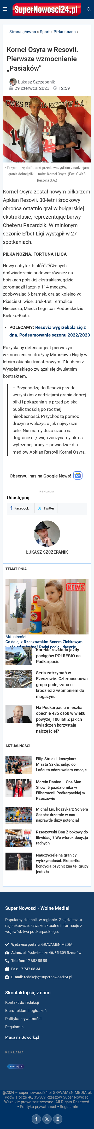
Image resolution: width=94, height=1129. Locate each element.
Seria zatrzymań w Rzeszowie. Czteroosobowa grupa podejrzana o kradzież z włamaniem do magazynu (62, 684)
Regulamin (69, 1106)
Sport (45, 31)
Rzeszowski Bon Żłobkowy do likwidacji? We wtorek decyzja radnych (62, 838)
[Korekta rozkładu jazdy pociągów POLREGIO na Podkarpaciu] (18, 656)
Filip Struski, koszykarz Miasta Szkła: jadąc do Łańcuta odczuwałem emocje (61, 764)
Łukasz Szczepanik (47, 552)
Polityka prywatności (38, 1106)
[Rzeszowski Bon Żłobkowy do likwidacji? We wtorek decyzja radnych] (18, 838)
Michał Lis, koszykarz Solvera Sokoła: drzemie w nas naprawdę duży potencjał (62, 815)
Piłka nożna (65, 31)
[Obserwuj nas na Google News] (77, 478)
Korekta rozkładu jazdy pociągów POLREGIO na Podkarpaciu (58, 655)
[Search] (88, 9)
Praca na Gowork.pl (22, 1037)
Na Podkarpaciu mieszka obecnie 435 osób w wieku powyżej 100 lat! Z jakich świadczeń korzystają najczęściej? (60, 719)
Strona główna (22, 31)
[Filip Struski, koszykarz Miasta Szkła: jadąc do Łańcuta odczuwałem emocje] (18, 765)
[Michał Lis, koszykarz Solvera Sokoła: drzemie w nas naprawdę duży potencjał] (18, 816)
